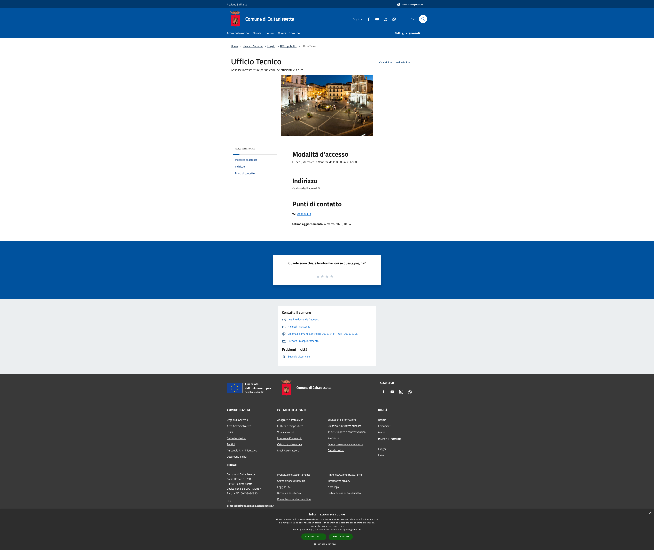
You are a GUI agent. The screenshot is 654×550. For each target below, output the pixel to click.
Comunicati (384, 426)
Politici (231, 444)
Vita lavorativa (285, 432)
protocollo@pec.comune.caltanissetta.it (250, 506)
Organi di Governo (237, 420)
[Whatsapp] (392, 19)
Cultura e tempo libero (290, 426)
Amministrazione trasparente (345, 475)
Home (234, 46)
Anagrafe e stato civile (290, 420)
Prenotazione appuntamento (293, 475)
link (359, 529)
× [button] (650, 513)
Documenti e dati (237, 457)
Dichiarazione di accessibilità (344, 493)
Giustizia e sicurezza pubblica (344, 426)
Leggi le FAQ (284, 487)
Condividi (384, 62)
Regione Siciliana (237, 4)
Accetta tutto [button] (313, 536)
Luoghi (271, 46)
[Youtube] (375, 19)
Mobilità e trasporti (288, 450)
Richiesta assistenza (289, 493)
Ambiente (333, 438)
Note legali (334, 487)
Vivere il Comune (253, 46)
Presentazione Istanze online (294, 499)
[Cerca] (423, 19)
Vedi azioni (401, 62)
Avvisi (381, 432)
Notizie (382, 420)
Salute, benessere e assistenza (345, 444)
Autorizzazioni (336, 450)
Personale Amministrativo (242, 450)
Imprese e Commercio (289, 438)
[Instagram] (384, 19)
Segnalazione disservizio (291, 481)
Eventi (382, 455)
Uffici (230, 432)
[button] (327, 544)
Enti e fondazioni (236, 438)
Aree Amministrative (239, 426)
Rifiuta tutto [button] (341, 536)
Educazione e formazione (342, 420)
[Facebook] (367, 19)
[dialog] (327, 529)
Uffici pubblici (288, 46)
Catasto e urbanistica (289, 444)
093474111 (304, 214)
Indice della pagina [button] (245, 148)
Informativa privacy (339, 481)
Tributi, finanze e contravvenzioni (347, 432)
